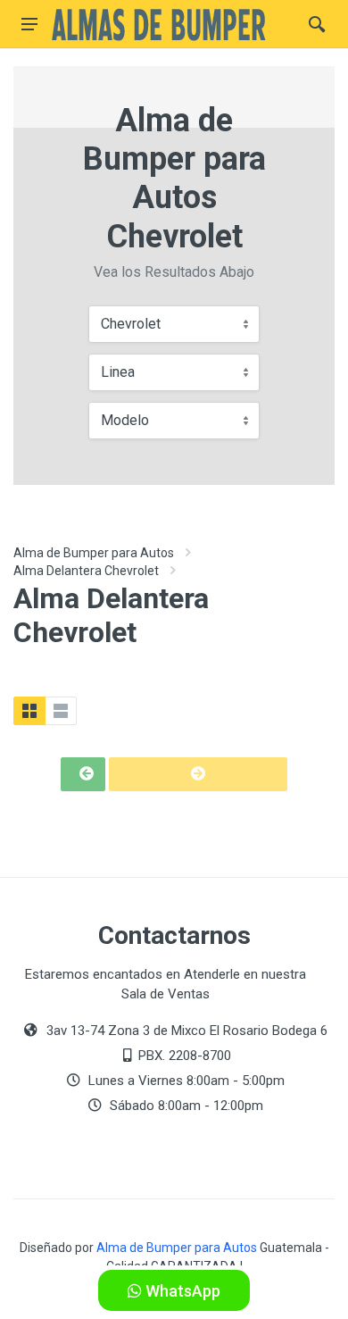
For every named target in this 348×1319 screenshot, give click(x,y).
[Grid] (29, 711)
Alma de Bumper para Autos (93, 553)
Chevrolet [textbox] (131, 323)
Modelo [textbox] (125, 420)
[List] (61, 711)
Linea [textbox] (118, 371)
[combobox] (174, 324)
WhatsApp (181, 1290)
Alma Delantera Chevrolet (86, 570)
